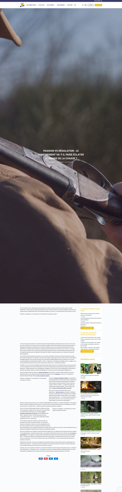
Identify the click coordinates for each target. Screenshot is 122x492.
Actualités (41, 5)
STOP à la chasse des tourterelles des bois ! (91, 467)
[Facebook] (41, 459)
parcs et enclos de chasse (43, 375)
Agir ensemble (61, 5)
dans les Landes (59, 392)
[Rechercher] (85, 5)
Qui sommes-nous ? (31, 5)
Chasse (71, 162)
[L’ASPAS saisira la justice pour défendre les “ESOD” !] (91, 369)
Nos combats (50, 5)
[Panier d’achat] (82, 5)
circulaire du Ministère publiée (61, 378)
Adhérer (90, 5)
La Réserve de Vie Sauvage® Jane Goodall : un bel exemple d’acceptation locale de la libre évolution (91, 344)
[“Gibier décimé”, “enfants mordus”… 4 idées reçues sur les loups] (91, 443)
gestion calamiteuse (43, 372)
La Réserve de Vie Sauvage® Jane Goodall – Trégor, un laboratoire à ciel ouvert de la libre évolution (91, 339)
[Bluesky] (56, 459)
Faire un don (98, 5)
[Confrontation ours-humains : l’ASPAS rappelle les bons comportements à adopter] (91, 406)
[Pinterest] (46, 459)
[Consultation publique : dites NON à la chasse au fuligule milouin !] (91, 477)
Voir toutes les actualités (87, 328)
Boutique (70, 5)
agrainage (57, 374)
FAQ (75, 5)
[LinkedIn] (51, 459)
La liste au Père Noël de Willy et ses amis (61, 388)
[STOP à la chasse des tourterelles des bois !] (91, 461)
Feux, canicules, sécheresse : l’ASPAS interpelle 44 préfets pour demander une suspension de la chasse (90, 395)
